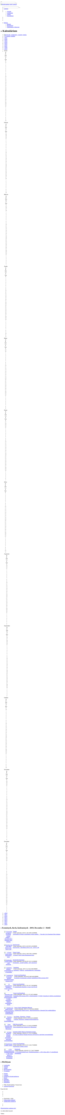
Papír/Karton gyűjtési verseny (20, 1046)
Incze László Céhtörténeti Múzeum (23, 1007)
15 (5, 83)
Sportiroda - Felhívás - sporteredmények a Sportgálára (26, 970)
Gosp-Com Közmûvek (20, 975)
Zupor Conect (16, 952)
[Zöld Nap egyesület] (8, 1028)
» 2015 (5, 917)
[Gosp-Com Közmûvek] (9, 981)
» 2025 (5, 40)
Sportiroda (16, 967)
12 (5, 79)
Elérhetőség (7, 1082)
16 (5, 85)
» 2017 (5, 914)
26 (5, 99)
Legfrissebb (10, 13)
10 (5, 76)
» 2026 (5, 39)
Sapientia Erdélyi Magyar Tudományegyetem (24, 1031)
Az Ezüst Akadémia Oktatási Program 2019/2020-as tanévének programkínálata (33, 1034)
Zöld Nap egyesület (18, 1024)
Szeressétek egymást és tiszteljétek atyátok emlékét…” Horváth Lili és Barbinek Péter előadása (36, 934)
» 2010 (5, 924)
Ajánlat (9, 14)
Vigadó (15, 931)
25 (5, 98)
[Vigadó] (8, 941)
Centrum (6, 8)
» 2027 (5, 37)
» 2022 (5, 44)
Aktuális (9, 11)
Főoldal (6, 1073)
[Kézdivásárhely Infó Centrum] (9, 4)
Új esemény (7, 1071)
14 (5, 82)
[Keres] (19, 7)
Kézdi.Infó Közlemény (18, 960)
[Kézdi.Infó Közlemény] (8, 964)
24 (5, 96)
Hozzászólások (7, 1069)
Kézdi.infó (17, 1049)
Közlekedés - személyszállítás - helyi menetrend (25, 962)
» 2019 (5, 49)
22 (5, 93)
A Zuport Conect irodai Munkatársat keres (23, 955)
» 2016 (5, 916)
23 (5, 95)
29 (5, 103)
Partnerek (6, 1079)
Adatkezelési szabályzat (10, 1101)
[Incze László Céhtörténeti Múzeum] (9, 1013)
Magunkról (6, 1080)
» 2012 (5, 921)
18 (5, 88)
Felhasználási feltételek (9, 1100)
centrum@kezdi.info (9, 1086)
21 (5, 92)
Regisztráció (10, 25)
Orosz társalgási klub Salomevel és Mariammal (24, 1027)
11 (5, 78)
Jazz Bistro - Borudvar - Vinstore (22, 1016)
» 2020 (5, 47)
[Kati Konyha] (8, 949)
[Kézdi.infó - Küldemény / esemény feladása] (15, 34)
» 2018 (5, 913)
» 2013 (5, 920)
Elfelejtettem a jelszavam (13, 27)
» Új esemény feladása (9, 36)
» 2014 (5, 918)
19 (5, 89)
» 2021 (5, 46)
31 (5, 62)
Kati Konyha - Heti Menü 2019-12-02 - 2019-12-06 (26, 947)
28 (5, 102)
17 (5, 86)
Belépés (6, 22)
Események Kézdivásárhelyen (11, 1076)
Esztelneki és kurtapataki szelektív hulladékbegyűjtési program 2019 (31, 978)
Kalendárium (10, 16)
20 (5, 90)
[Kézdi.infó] (9, 1058)
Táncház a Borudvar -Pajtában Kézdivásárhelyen (26, 1019)
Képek (5, 1078)
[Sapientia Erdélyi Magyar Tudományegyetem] (8, 1040)
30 (5, 105)
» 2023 (5, 43)
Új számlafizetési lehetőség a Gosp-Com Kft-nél (25, 987)
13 (5, 81)
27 (5, 100)
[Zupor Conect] (8, 957)
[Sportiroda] (8, 972)
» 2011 (5, 923)
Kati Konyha (16, 944)
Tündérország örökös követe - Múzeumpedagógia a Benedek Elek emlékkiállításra (35, 1010)
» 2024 (5, 42)
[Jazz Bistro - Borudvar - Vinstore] (8, 1021)
